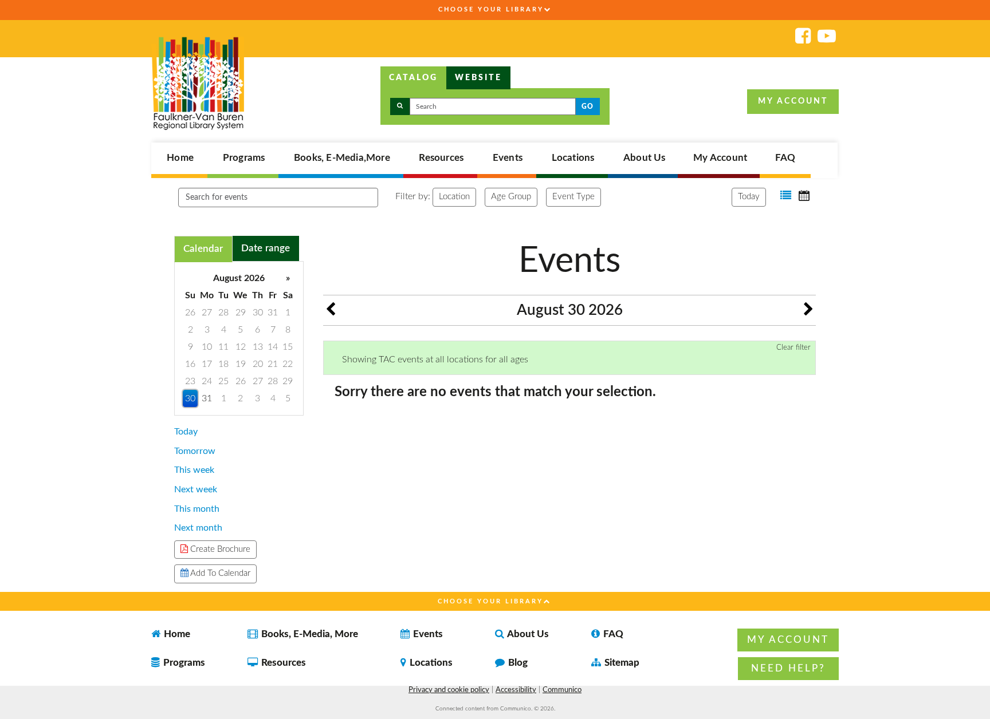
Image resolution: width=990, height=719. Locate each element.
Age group (511, 196)
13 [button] (258, 346)
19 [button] (240, 364)
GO (588, 106)
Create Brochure (219, 549)
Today (749, 196)
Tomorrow (194, 451)
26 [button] (190, 312)
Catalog (413, 78)
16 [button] (190, 364)
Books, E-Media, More (308, 634)
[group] (238, 338)
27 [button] (207, 312)
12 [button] (240, 346)
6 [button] (257, 329)
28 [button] (223, 312)
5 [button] (240, 329)
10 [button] (207, 346)
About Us (644, 158)
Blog (517, 662)
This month (196, 508)
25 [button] (223, 381)
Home (180, 158)
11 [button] (223, 346)
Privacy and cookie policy (448, 690)
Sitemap (620, 662)
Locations (573, 158)
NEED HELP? (788, 668)
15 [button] (287, 346)
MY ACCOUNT (793, 101)
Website (478, 78)
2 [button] (190, 329)
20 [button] (258, 364)
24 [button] (207, 381)
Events (507, 158)
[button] (785, 195)
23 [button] (190, 381)
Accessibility (516, 690)
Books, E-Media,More (342, 158)
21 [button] (273, 364)
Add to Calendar (219, 573)
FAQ (785, 158)
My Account (720, 158)
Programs (244, 158)
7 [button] (273, 329)
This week (194, 470)
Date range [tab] (265, 248)
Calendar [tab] (203, 249)
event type (573, 196)
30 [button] (258, 312)
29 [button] (240, 312)
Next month (198, 527)
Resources (441, 158)
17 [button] (207, 364)
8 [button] (287, 329)
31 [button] (273, 312)
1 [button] (287, 312)
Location (454, 196)
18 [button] (223, 364)
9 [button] (190, 346)
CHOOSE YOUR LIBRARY (491, 9)
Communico (562, 690)
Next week (195, 489)
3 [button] (207, 329)
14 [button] (273, 346)
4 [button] (223, 329)
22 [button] (287, 364)
